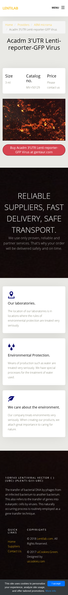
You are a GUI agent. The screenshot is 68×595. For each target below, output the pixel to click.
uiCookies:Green (47, 552)
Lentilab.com (45, 539)
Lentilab (10, 8)
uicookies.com (36, 561)
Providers (23, 25)
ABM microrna (43, 25)
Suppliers (14, 546)
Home (9, 25)
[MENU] (63, 6)
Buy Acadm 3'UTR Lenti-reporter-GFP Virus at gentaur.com (34, 150)
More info (51, 590)
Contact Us (14, 551)
